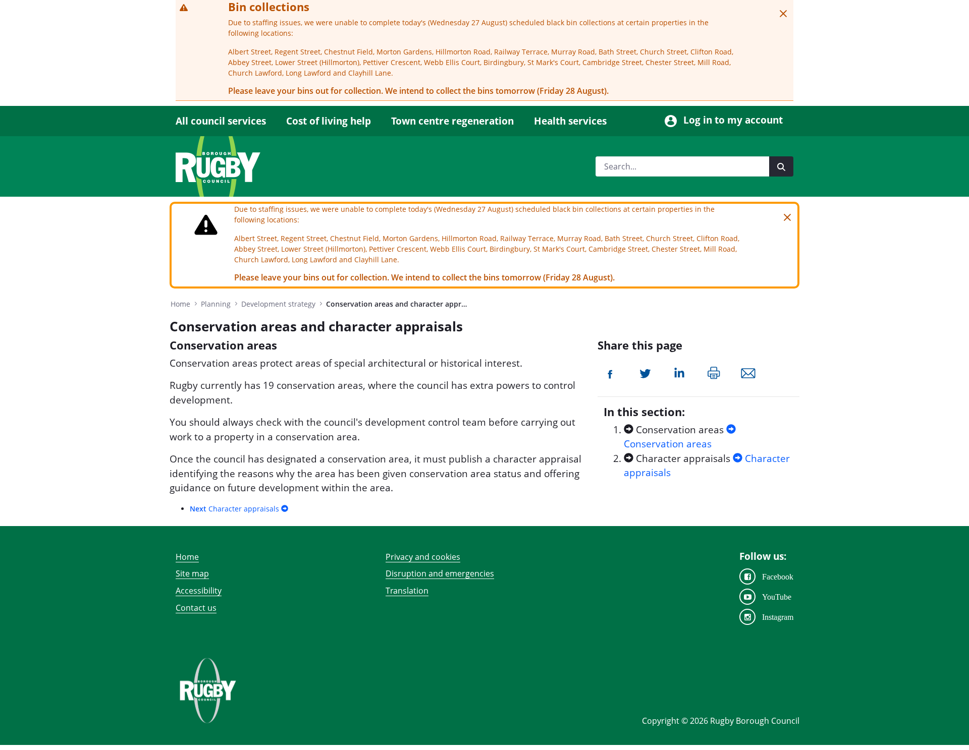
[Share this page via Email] (748, 372)
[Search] (781, 166)
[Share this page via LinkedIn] (679, 372)
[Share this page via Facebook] (611, 372)
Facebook (777, 576)
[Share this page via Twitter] (645, 372)
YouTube (776, 597)
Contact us (196, 607)
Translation (407, 590)
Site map (192, 573)
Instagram (777, 617)
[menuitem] (226, 121)
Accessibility (199, 590)
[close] (783, 14)
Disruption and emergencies (440, 573)
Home (187, 556)
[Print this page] (714, 372)
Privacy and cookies (423, 556)
